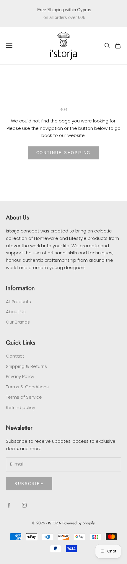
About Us (16, 311)
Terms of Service (24, 397)
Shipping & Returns (26, 366)
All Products (18, 301)
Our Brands (18, 322)
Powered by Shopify (78, 523)
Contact (15, 356)
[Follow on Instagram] (24, 505)
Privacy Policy (20, 376)
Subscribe (29, 483)
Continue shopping (63, 153)
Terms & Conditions (27, 387)
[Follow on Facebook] (9, 505)
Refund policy (20, 407)
